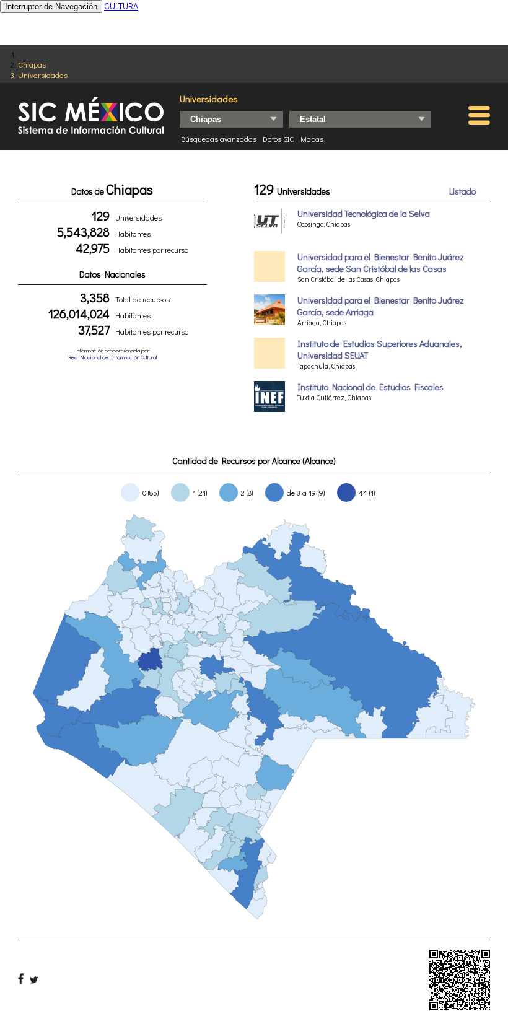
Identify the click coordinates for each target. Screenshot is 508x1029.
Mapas (311, 139)
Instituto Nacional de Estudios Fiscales (370, 387)
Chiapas (32, 64)
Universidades (43, 74)
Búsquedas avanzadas (218, 139)
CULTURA (121, 6)
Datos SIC (278, 139)
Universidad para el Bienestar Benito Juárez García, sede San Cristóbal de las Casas (380, 262)
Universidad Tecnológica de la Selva (363, 213)
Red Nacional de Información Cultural (112, 357)
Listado (462, 191)
